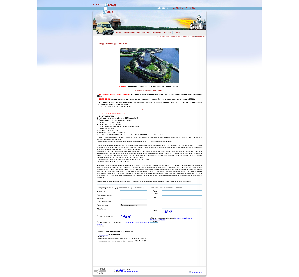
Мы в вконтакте (200, 36)
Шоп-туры (146, 32)
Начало (118, 32)
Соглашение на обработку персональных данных (180, 36)
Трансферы (156, 32)
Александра (103, 235)
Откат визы (167, 32)
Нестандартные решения (129, 271)
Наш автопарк (160, 36)
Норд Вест (119, 270)
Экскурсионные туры (131, 32)
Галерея (177, 32)
